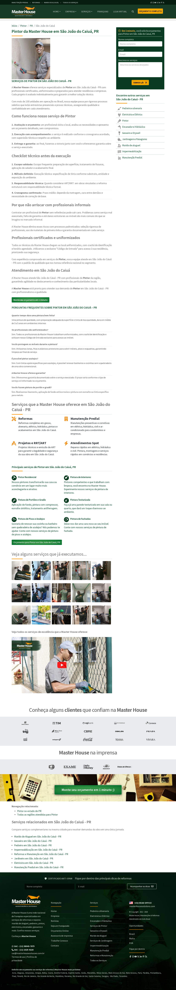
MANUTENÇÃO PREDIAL (20, 3)
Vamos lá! (139, 82)
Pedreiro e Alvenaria (99, 911)
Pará (139, 973)
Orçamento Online (60, 930)
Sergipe (105, 976)
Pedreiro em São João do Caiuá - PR (33, 845)
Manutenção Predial (132, 157)
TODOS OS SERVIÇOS (70, 3)
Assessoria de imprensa (62, 935)
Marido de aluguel (131, 145)
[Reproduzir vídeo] (62, 665)
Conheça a (24, 936)
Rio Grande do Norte (45, 976)
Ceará (50, 973)
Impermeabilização (131, 151)
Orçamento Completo (150, 11)
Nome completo (126, 39)
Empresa (70, 11)
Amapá (38, 973)
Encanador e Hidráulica (133, 126)
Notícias (55, 921)
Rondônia (59, 976)
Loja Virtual (120, 11)
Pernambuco (155, 973)
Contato (55, 945)
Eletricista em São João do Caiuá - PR (33, 862)
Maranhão (91, 973)
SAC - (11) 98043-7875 (24, 946)
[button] (62, 665)
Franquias (102, 11)
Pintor (23, 25)
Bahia (44, 973)
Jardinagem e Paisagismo (134, 139)
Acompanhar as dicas (140, 886)
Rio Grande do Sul (80, 976)
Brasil (132, 934)
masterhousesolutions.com (142, 906)
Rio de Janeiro (30, 976)
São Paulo (114, 976)
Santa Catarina (95, 976)
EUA (131, 943)
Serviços (86, 11)
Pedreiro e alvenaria (132, 108)
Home (56, 11)
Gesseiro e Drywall (131, 133)
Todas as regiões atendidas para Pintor (37, 814)
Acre (14, 973)
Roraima (68, 976)
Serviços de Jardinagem (101, 940)
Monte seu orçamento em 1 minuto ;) (88, 790)
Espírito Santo (74, 973)
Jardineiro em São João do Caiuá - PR (33, 858)
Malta (132, 938)
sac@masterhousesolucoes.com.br (28, 953)
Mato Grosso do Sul (116, 973)
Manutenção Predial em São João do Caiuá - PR (38, 867)
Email (121, 49)
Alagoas (20, 973)
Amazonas (29, 973)
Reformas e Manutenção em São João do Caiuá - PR (41, 854)
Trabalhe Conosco (59, 940)
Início (14, 25)
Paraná (20, 976)
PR (31, 25)
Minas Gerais (102, 973)
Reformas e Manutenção (101, 955)
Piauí (14, 976)
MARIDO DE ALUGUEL (51, 3)
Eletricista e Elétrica (132, 114)
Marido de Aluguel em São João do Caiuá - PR (37, 836)
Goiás (83, 973)
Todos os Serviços (98, 960)
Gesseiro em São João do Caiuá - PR (33, 840)
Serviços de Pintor (98, 925)
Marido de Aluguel (98, 935)
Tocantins (123, 976)
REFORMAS (36, 3)
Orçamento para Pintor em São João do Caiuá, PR (36, 542)
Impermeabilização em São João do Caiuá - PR (38, 849)
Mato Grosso (131, 973)
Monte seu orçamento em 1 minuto (30, 300)
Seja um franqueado (60, 925)
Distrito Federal (60, 973)
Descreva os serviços (127, 60)
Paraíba (146, 973)
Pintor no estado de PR (29, 811)
